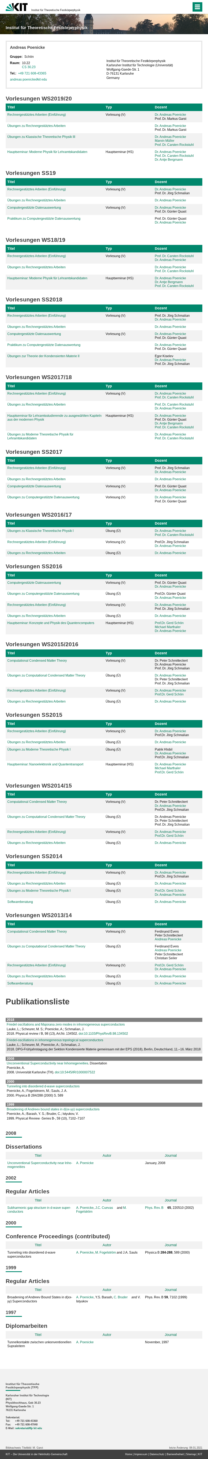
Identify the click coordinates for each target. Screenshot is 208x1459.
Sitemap (191, 1454)
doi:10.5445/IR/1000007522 (75, 1072)
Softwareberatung (20, 902)
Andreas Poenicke (168, 939)
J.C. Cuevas (104, 1207)
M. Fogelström (105, 1252)
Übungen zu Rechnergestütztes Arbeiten (36, 126)
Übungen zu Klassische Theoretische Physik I (40, 531)
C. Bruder (121, 1297)
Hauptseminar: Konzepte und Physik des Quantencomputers (50, 623)
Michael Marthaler (168, 627)
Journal (171, 1155)
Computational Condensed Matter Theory (37, 660)
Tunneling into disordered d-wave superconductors (43, 1086)
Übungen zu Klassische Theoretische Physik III (41, 137)
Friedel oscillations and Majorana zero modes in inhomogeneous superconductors (66, 1024)
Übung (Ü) (113, 531)
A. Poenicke (85, 1163)
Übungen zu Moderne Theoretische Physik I (38, 749)
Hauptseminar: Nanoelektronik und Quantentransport (45, 764)
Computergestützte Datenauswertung (34, 207)
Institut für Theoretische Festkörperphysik (55, 10)
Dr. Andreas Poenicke (170, 114)
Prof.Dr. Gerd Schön (169, 623)
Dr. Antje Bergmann (169, 159)
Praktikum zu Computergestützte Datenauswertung (43, 218)
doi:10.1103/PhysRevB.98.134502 (103, 1033)
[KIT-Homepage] (17, 6)
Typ (109, 107)
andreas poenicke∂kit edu (28, 79)
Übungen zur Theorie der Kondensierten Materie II (43, 356)
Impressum (140, 1454)
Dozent (161, 107)
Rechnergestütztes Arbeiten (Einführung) (36, 114)
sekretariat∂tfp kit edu (28, 1428)
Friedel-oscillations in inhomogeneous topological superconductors (55, 1040)
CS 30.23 (29, 67)
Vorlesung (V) (115, 114)
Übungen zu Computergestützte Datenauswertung (43, 497)
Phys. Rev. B (154, 1207)
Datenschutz (157, 1454)
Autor (107, 1155)
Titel (11, 107)
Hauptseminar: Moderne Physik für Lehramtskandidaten (47, 152)
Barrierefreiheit (175, 1454)
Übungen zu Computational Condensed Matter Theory (46, 675)
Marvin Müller (164, 140)
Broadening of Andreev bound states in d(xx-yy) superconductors (53, 1109)
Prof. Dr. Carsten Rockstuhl (174, 144)
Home (128, 1454)
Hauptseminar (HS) (119, 152)
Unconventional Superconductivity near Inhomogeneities (47, 1063)
